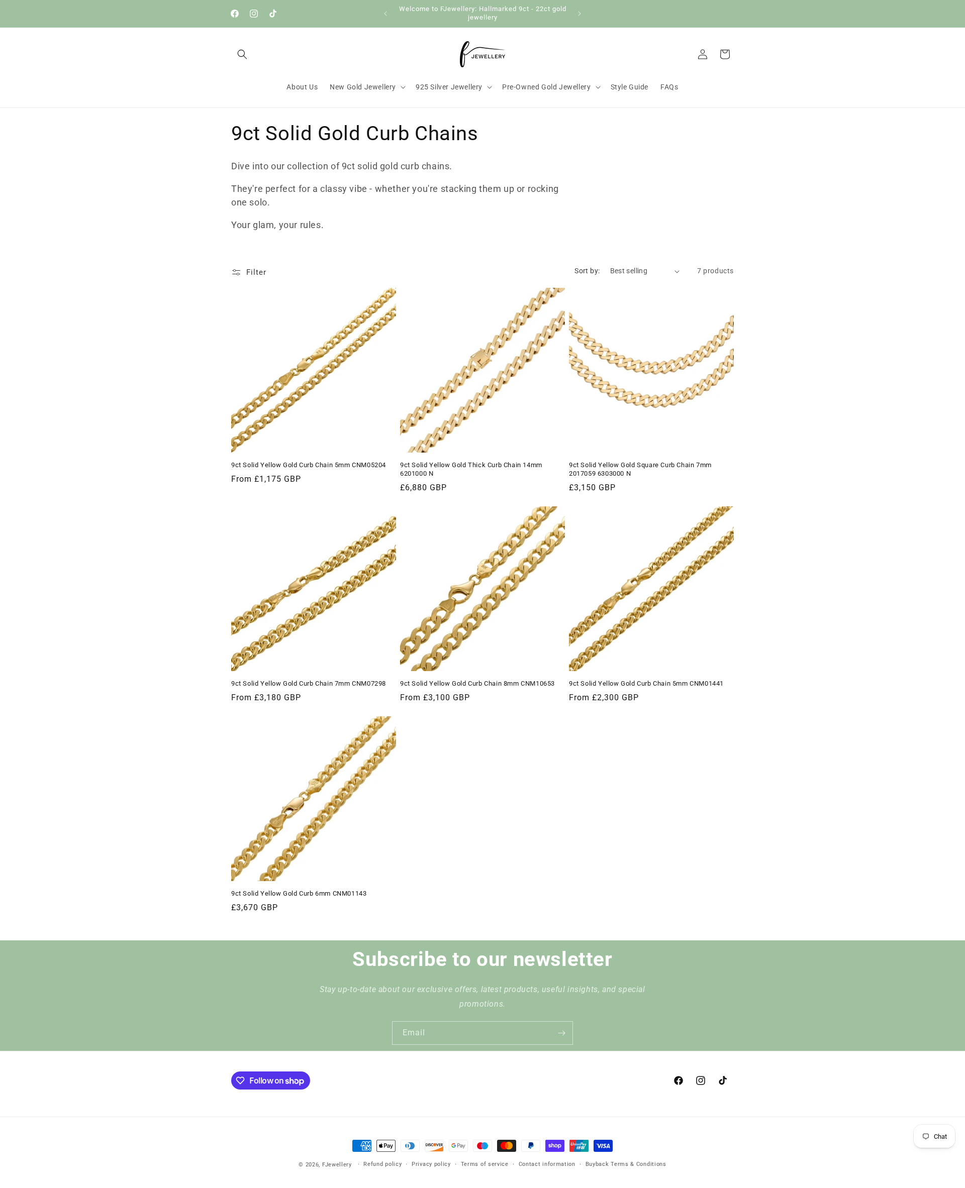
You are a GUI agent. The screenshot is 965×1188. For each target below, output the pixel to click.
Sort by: (587, 271)
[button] (242, 54)
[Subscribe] (561, 1033)
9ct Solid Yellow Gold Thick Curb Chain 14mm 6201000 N (471, 469)
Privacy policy (431, 1164)
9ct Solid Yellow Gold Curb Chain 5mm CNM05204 (308, 465)
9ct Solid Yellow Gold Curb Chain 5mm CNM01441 (646, 683)
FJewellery (337, 1164)
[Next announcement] (579, 13)
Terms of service (485, 1164)
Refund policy (382, 1164)
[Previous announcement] (385, 13)
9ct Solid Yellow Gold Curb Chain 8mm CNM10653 (477, 683)
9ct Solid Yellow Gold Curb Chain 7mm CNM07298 (308, 683)
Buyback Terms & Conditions (626, 1164)
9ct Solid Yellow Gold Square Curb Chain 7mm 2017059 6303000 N (640, 469)
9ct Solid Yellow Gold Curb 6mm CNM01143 (298, 893)
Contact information (547, 1164)
